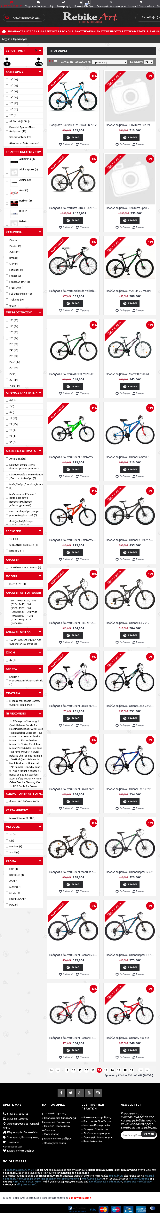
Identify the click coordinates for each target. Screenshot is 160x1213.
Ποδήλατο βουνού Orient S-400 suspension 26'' (130, 1037)
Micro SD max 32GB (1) (22, 818)
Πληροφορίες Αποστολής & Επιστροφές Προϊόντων (59, 1120)
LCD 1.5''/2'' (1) (17, 583)
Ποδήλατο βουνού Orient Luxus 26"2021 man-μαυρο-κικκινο (73, 789)
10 (73, 1070)
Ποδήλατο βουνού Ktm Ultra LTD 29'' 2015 (73, 208)
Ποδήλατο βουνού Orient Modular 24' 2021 (73, 872)
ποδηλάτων (115, 1175)
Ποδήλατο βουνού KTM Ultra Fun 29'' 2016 (130, 125)
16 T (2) (13, 538)
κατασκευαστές (139, 1178)
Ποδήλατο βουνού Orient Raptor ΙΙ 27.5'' (73, 955)
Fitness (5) (15, 275)
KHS (22, 1181)
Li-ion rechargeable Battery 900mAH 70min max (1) (24, 702)
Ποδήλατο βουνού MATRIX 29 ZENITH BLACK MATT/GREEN (73, 374)
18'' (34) (13, 338)
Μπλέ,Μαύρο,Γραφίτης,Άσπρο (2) (26, 486)
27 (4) (12, 436)
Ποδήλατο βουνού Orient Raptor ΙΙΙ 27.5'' (73, 1037)
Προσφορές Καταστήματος (23, 1137)
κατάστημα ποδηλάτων (20, 1169)
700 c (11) (14, 385)
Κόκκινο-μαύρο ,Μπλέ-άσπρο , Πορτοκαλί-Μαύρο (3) (26, 476)
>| (147, 1070)
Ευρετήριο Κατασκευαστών (12, 1144)
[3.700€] (38, 59)
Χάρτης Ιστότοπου (55, 1143)
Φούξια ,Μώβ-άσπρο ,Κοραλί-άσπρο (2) (21, 523)
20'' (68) (13, 344)
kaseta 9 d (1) (17, 550)
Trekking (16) (16, 299)
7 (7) (11, 406)
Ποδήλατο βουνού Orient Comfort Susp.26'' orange (73, 540)
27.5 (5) (13, 239)
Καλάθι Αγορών (93, 1141)
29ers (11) (14, 251)
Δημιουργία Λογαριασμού (98, 1137)
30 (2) (12, 442)
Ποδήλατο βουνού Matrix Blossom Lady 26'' (130, 374)
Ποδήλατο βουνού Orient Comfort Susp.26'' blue (130, 457)
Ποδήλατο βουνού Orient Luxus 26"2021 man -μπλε (130, 789)
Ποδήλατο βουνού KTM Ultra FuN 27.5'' (73, 125)
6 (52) (12, 400)
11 (80, 1070)
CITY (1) (13, 263)
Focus (30, 1181)
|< (51, 1070)
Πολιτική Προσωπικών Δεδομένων (56, 1128)
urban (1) (14, 305)
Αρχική (6, 39)
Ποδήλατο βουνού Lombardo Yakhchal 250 (73, 290)
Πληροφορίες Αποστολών (22, 1132)
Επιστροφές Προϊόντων (97, 1121)
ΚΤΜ (16, 1181)
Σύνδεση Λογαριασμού (97, 1133)
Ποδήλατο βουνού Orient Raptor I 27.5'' (130, 872)
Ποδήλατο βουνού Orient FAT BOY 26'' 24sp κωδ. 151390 (130, 540)
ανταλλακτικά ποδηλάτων (105, 1181)
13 (93, 1070)
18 (125, 1070)
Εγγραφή (148, 1134)
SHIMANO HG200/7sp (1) (23, 545)
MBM (38, 1181)
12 (86, 1070)
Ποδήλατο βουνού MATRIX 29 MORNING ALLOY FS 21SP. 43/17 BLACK (130, 290)
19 (131, 1070)
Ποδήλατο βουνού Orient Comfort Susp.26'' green (73, 457)
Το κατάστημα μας (55, 1113)
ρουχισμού (29, 1184)
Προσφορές (20, 39)
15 (105, 1070)
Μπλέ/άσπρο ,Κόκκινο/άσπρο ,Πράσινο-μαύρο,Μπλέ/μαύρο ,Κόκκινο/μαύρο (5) (22, 500)
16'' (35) (13, 332)
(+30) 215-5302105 (17, 1113)
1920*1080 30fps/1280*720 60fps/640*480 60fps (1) (25, 641)
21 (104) (13, 424)
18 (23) (13, 418)
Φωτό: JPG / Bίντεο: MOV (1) (26, 801)
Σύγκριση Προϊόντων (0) (76, 61)
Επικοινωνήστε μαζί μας (20, 1150)
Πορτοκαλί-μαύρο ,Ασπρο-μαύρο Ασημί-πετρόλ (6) (24, 513)
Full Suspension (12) (20, 293)
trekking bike (70, 1178)
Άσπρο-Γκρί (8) (17, 458)
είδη (20, 1184)
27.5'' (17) (14, 362)
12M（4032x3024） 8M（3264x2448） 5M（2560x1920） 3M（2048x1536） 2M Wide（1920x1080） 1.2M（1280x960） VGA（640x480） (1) (23, 612)
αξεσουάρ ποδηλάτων (138, 1181)
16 (112, 1070)
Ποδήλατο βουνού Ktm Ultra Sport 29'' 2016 (130, 208)
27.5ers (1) (15, 246)
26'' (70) (13, 356)
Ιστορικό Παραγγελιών (97, 1125)
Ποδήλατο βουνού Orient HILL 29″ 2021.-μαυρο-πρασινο (130, 622)
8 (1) (11, 412)
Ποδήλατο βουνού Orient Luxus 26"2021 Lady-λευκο (73, 705)
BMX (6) (13, 257)
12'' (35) (13, 320)
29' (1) (12, 374)
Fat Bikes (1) (16, 269)
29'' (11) (13, 379)
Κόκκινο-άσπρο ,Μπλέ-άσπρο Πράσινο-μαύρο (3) (24, 466)
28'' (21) (13, 367)
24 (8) (12, 430)
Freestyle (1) (16, 287)
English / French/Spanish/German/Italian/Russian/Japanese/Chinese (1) (26, 680)
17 (118, 1070)
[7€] (6, 59)
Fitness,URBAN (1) (19, 281)
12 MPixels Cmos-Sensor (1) (25, 567)
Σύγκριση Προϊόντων (96, 1129)
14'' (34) (13, 326)
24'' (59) (13, 350)
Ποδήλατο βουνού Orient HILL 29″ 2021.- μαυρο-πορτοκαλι (73, 622)
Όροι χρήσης (51, 1134)
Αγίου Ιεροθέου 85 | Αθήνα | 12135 (21, 1125)
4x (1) (12, 660)
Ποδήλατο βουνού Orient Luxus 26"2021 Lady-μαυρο (130, 705)
